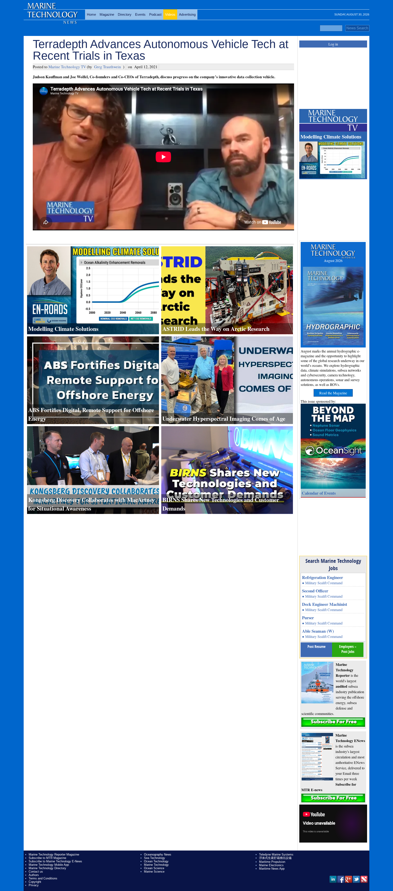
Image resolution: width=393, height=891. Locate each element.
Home (91, 14)
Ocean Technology (156, 861)
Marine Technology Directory (47, 868)
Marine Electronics (271, 865)
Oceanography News (157, 854)
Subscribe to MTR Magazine (47, 858)
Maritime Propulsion (272, 861)
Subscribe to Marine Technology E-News (55, 861)
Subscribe (333, 722)
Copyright (35, 881)
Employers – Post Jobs (347, 649)
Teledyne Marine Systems (276, 854)
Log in (333, 44)
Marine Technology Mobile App (49, 864)
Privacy (34, 885)
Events (140, 14)
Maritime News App (272, 868)
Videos (170, 14)
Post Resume (316, 646)
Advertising (187, 14)
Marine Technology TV (67, 66)
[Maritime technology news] (52, 17)
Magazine (107, 14)
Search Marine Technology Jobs (333, 564)
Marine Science (154, 871)
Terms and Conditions (43, 878)
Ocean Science (154, 868)
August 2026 (333, 260)
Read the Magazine (333, 392)
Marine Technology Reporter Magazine (54, 854)
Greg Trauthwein (107, 66)
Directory (124, 14)
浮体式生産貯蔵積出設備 (275, 858)
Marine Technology (156, 864)
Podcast (155, 14)
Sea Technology (154, 858)
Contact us (36, 871)
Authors (34, 875)
